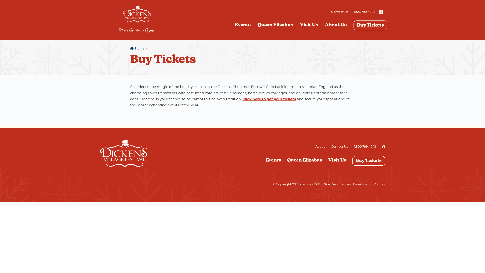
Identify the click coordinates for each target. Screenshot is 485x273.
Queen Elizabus (275, 25)
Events (243, 25)
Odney (380, 184)
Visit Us (309, 25)
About (320, 146)
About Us (336, 25)
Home (139, 48)
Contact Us (339, 12)
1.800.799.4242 (363, 12)
